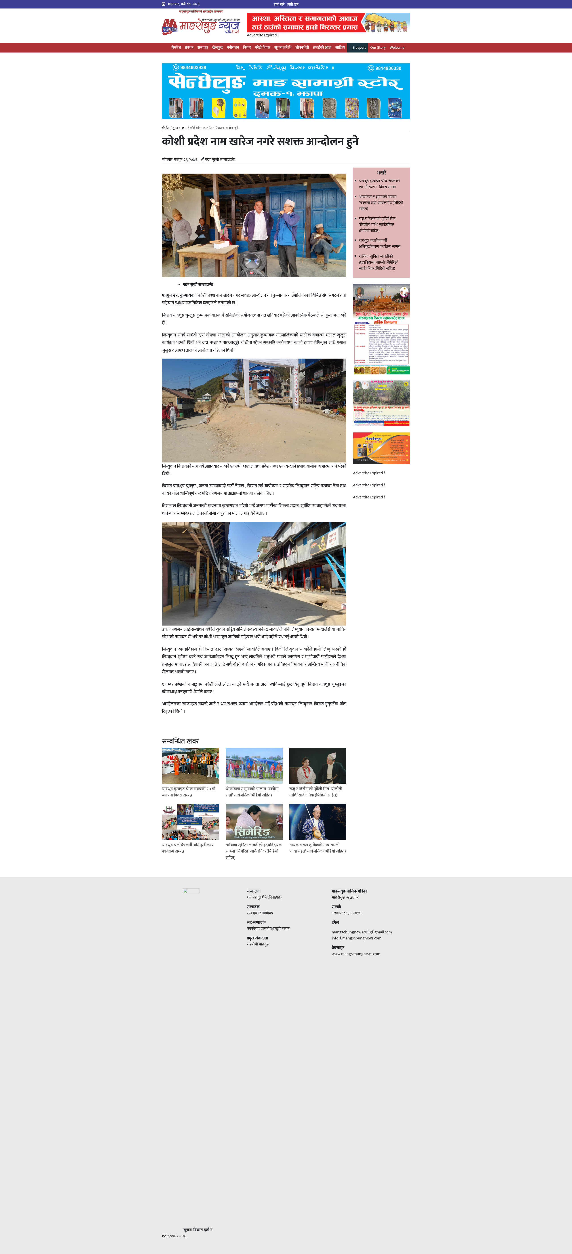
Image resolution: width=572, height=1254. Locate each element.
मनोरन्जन (233, 47)
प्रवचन (189, 47)
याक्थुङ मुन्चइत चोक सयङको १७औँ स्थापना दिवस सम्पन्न (379, 184)
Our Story (378, 47)
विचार (247, 47)
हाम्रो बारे (279, 5)
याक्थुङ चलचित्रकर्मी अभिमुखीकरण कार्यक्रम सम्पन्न (379, 243)
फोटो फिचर (262, 47)
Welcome (397, 47)
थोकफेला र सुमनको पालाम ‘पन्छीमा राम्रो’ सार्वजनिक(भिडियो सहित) (381, 202)
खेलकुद (217, 47)
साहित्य (340, 47)
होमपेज (175, 47)
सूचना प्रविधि (282, 47)
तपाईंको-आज (322, 47)
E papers (359, 47)
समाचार (203, 47)
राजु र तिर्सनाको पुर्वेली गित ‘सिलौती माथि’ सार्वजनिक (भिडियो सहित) (377, 224)
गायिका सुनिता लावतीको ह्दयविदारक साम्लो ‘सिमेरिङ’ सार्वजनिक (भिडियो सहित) (378, 262)
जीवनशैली (302, 47)
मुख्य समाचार (179, 128)
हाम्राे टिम (293, 5)
